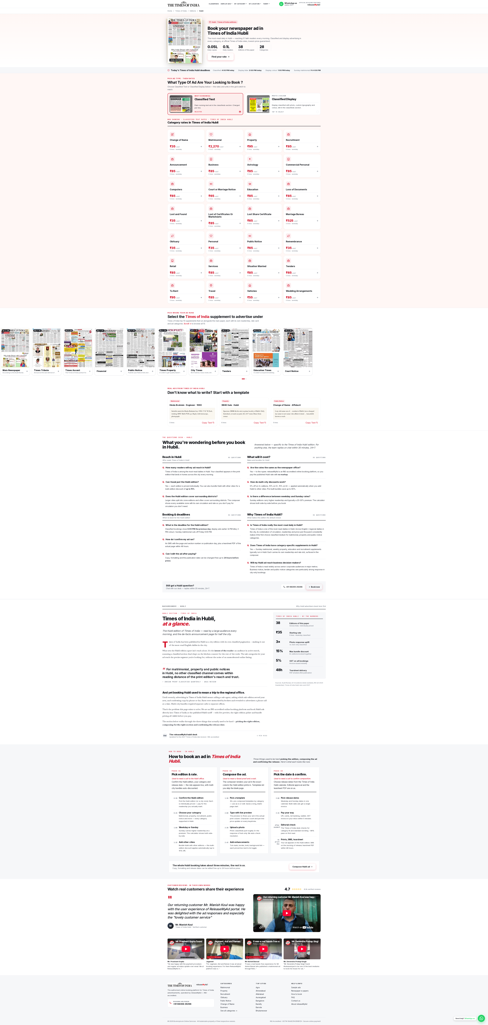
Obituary (223, 997)
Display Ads (226, 4)
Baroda (259, 1007)
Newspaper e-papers (299, 991)
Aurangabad (261, 997)
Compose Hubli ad (301, 866)
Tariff (265, 4)
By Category (239, 4)
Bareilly (259, 1004)
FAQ (293, 997)
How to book (296, 994)
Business (224, 1007)
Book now (315, 587)
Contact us (295, 1001)
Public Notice (225, 1001)
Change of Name (227, 1004)
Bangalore (260, 1001)
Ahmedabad (260, 991)
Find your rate (219, 56)
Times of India (181, 11)
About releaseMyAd (299, 1004)
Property (223, 991)
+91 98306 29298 (294, 587)
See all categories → (228, 1011)
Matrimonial (225, 987)
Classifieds (214, 4)
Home (170, 11)
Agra (258, 987)
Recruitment (225, 994)
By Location (254, 4)
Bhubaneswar (261, 1011)
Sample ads (296, 987)
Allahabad (260, 994)
